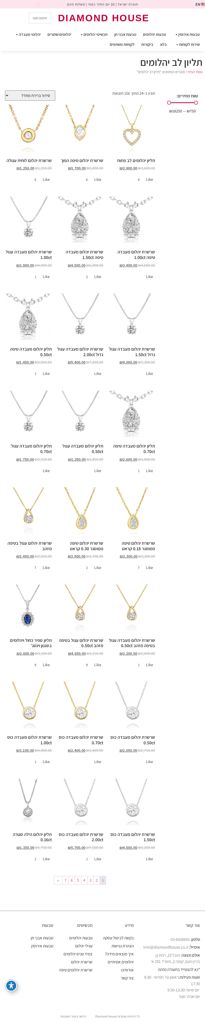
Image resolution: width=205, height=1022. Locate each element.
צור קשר (127, 978)
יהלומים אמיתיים (121, 962)
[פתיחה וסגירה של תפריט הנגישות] (11, 986)
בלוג (163, 44)
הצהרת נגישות (123, 946)
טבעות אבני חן (125, 34)
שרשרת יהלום (81, 962)
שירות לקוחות (189, 44)
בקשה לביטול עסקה (118, 938)
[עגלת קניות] (179, 18)
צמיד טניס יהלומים (78, 954)
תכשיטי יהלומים (96, 34)
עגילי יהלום (83, 946)
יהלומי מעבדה (30, 34)
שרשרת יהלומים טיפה (75, 970)
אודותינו (127, 970)
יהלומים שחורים (59, 34)
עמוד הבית (195, 71)
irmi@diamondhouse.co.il (165, 947)
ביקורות (147, 44)
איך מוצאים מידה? (119, 954)
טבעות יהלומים (154, 34)
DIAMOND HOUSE (103, 18)
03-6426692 (180, 939)
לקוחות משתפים (122, 44)
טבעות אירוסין (189, 34)
